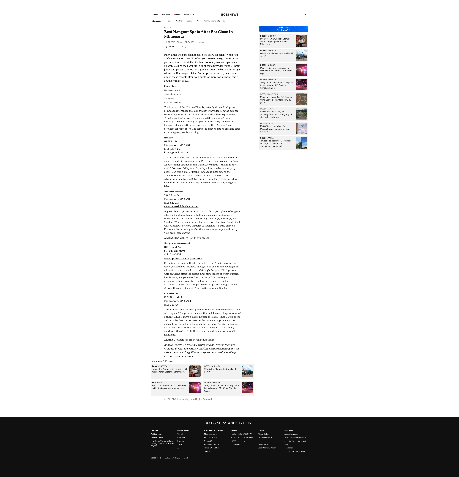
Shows (187, 15)
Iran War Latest (157, 437)
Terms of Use (263, 444)
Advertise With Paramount (295, 437)
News (169, 21)
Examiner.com (184, 355)
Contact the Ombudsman (294, 451)
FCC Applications (238, 441)
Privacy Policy (263, 434)
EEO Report (236, 444)
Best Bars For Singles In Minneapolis (194, 339)
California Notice (265, 437)
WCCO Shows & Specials (215, 21)
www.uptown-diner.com (172, 102)
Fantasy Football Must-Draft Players (162, 445)
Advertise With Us (211, 444)
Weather (179, 21)
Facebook (181, 437)
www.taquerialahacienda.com (181, 206)
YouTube (181, 434)
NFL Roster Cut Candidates (162, 441)
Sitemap (207, 451)
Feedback (288, 448)
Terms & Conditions (212, 448)
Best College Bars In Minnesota (191, 238)
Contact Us (208, 441)
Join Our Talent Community (295, 441)
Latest (154, 15)
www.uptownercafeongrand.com (183, 258)
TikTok (180, 444)
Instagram (181, 441)
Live (177, 14)
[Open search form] (306, 14)
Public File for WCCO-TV (241, 434)
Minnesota (156, 21)
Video (199, 21)
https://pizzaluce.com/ (177, 152)
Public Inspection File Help (242, 437)
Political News (156, 434)
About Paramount (291, 434)
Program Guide (210, 437)
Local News (166, 15)
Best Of (167, 28)
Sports (190, 21)
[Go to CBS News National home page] (229, 14)
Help (286, 444)
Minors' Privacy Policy (267, 448)
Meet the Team (210, 434)
